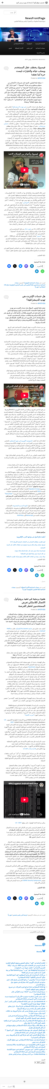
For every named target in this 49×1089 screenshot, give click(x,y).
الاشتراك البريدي (41, 922)
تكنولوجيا (29, 43)
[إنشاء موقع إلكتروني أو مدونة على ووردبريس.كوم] (24, 1081)
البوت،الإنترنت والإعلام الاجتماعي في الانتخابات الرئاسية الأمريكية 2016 (27, 542)
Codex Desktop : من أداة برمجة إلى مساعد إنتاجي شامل (27, 1054)
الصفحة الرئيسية (40, 43)
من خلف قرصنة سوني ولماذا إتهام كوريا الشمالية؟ (33, 553)
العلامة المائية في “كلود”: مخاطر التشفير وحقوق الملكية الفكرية (25, 963)
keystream (31, 667)
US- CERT (18, 823)
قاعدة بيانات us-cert (29, 748)
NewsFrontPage (35, 18)
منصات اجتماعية (40, 48)
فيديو (10, 48)
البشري (17, 285)
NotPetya (20, 515)
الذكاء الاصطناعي (19, 43)
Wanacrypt (29, 515)
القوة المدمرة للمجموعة (20, 505)
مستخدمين (37, 285)
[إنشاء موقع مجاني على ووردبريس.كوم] (24, 2)
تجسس (15, 915)
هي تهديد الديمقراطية (19, 107)
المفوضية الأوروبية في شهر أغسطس (21, 441)
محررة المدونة (41, 52)
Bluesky (39, 951)
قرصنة (25, 915)
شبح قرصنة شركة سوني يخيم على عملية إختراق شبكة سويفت (30, 550)
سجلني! (41, 937)
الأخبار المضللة (19, 48)
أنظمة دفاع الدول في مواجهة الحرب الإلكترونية (31, 537)
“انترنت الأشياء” (29, 715)
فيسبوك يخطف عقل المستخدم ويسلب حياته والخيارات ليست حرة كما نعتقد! (29, 71)
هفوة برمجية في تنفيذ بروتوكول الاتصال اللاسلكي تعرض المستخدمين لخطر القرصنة (29, 602)
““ (39, 236)
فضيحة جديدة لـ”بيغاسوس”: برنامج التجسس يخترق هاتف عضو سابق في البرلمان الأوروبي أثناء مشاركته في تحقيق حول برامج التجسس (26, 982)
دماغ (8, 285)
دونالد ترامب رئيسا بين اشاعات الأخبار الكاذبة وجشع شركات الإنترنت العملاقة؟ (25, 556)
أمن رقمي (29, 48)
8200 (39, 491)
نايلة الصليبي (29, 285)
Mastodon (38, 945)
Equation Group (34, 489)
